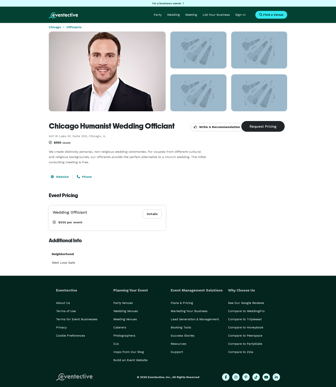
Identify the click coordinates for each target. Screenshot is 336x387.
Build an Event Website (130, 360)
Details (152, 214)
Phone (86, 177)
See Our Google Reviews (246, 303)
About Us (63, 303)
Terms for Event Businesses (76, 319)
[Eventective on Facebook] (225, 377)
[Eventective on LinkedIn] (276, 377)
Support (177, 352)
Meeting (191, 15)
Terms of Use (66, 311)
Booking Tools (181, 327)
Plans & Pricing (182, 303)
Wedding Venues (125, 311)
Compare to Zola (240, 352)
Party (158, 15)
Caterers (119, 327)
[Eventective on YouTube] (266, 377)
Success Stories (182, 335)
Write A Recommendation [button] (219, 127)
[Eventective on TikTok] (256, 377)
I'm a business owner (166, 3)
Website (62, 177)
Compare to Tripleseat (245, 319)
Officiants (74, 27)
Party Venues (123, 303)
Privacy (61, 327)
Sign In (240, 15)
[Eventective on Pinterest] (246, 377)
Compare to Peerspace (245, 335)
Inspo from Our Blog (128, 352)
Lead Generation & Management (195, 319)
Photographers (124, 335)
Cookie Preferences (70, 335)
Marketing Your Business (189, 311)
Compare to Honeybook (245, 327)
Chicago (55, 27)
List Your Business (216, 15)
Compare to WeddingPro (246, 311)
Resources (178, 344)
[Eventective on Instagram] (236, 377)
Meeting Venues (125, 319)
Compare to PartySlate (245, 344)
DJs (116, 344)
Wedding (173, 15)
